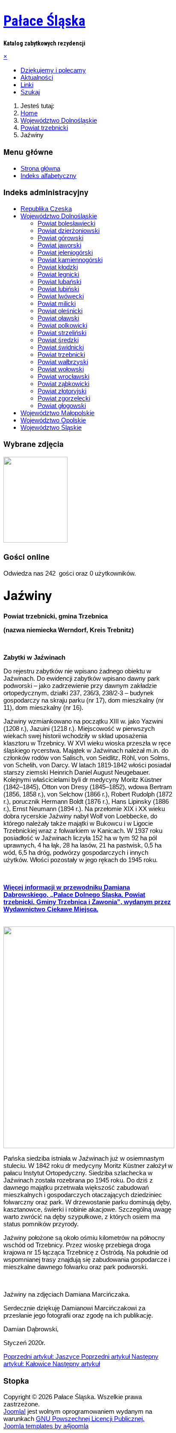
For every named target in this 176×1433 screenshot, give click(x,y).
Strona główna (40, 168)
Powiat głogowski (62, 405)
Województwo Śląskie (51, 427)
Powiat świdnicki (61, 347)
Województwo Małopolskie (57, 412)
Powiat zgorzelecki (64, 398)
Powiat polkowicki (62, 325)
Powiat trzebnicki (61, 354)
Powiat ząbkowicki (63, 383)
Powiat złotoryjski (62, 391)
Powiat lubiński (58, 289)
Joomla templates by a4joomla (45, 1426)
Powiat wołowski (61, 369)
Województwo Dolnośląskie (59, 216)
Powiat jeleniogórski (65, 252)
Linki (27, 84)
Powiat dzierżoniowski (69, 230)
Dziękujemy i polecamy (53, 70)
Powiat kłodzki (58, 267)
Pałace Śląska (44, 20)
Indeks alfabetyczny (48, 175)
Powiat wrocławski (63, 376)
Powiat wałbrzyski (63, 361)
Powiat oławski (58, 318)
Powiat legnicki (58, 274)
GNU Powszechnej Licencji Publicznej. (90, 1418)
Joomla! (14, 1411)
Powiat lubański (59, 281)
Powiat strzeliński (62, 332)
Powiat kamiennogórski (70, 259)
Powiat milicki (57, 303)
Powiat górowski (60, 237)
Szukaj (30, 92)
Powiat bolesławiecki (66, 223)
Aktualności (37, 77)
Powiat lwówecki (61, 296)
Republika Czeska (46, 208)
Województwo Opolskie (53, 420)
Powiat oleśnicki (60, 310)
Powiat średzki (58, 340)
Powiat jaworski (59, 245)
